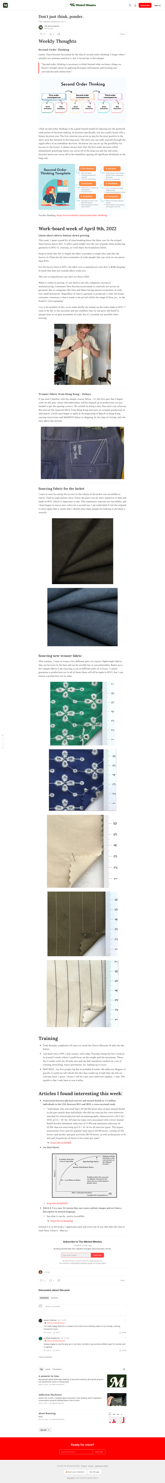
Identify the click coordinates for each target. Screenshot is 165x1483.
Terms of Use (94, 1261)
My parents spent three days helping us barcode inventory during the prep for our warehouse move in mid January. (71, 1380)
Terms (90, 1466)
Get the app (94, 1472)
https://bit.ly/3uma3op (62, 1221)
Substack (70, 1478)
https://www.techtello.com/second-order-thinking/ (82, 215)
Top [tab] (41, 1369)
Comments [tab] (44, 1298)
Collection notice (101, 1466)
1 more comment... (46, 1357)
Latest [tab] (47, 1369)
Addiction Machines (50, 1394)
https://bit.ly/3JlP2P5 (57, 1203)
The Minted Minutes (51, 26)
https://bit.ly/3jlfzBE (61, 1143)
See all (43, 1430)
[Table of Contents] (2, 741)
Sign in (157, 5)
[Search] (130, 5)
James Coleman (50, 1320)
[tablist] (49, 1297)
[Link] (35, 41)
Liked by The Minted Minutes (56, 1323)
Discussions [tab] (57, 1369)
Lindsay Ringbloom (52, 1338)
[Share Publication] (135, 5)
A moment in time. (49, 1376)
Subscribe (145, 5)
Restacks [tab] (54, 1298)
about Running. (47, 1413)
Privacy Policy (101, 1263)
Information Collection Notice (81, 1263)
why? (41, 1416)
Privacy (84, 1466)
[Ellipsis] (125, 1320)
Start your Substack (76, 1472)
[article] (82, 1382)
